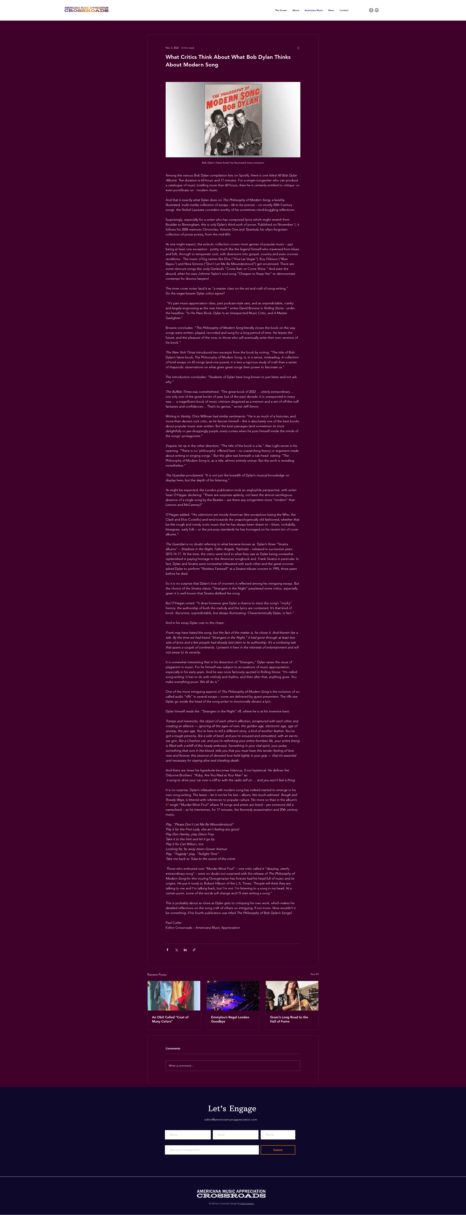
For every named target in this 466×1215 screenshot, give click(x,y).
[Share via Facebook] (167, 949)
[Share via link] (194, 949)
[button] (281, 10)
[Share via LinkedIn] (185, 949)
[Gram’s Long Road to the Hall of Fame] (292, 995)
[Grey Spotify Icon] (377, 10)
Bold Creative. (247, 1203)
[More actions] (298, 48)
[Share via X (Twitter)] (176, 949)
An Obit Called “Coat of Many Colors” (170, 1019)
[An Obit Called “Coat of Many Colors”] (174, 995)
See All (315, 974)
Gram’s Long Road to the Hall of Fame (289, 1019)
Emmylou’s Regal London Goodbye (230, 1019)
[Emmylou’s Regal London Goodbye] (233, 995)
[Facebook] (371, 10)
